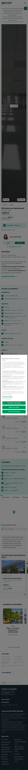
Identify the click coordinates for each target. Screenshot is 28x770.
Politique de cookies (7, 396)
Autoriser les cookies (14, 411)
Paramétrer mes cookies (14, 403)
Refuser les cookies (14, 407)
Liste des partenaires (7, 398)
